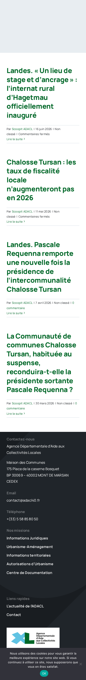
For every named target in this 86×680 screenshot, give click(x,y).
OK (44, 673)
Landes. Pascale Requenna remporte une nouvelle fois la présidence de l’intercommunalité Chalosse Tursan (40, 267)
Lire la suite (15, 139)
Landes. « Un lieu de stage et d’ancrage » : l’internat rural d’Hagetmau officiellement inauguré (42, 93)
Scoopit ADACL (22, 129)
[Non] (80, 664)
